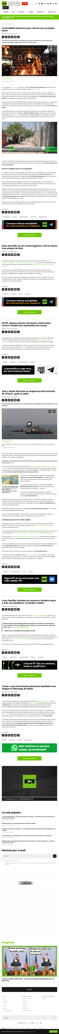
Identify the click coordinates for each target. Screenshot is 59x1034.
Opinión (31, 12)
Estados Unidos (23, 362)
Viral (13, 12)
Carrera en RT (26, 1008)
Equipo (24, 1003)
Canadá (5, 362)
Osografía (8, 942)
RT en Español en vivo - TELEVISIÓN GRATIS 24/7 (18, 799)
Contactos (25, 1001)
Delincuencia (13, 657)
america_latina (28, 740)
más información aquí (29, 1031)
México (14, 217)
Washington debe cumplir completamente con (32, 533)
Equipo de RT (51, 12)
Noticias (6, 12)
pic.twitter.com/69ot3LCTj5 (19, 627)
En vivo (25, 4)
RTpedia (5, 1008)
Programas (21, 12)
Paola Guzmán (23, 217)
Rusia (20, 294)
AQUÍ (12, 463)
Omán (30, 571)
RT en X (29, 989)
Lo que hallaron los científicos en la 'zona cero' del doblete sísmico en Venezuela (26, 836)
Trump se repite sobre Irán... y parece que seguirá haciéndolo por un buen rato (28, 980)
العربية (22, 1028)
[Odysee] (24, 1023)
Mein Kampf (5, 714)
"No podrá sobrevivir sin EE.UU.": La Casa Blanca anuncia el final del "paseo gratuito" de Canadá (29, 829)
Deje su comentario (29, 235)
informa (24, 347)
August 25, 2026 (30, 631)
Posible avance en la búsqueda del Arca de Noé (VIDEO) (19, 823)
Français (40, 1028)
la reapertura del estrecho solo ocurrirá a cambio (25, 536)
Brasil (4, 740)
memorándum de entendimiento (44, 525)
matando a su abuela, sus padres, (19, 639)
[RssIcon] (38, 1023)
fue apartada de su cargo (44, 701)
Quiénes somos (26, 998)
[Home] (4, 3)
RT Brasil (17, 1028)
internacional (42, 217)
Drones (14, 294)
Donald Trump (36, 89)
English (34, 1028)
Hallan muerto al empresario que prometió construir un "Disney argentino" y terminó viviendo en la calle (28, 841)
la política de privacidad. (13, 860)
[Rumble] (42, 3)
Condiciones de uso (27, 1010)
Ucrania (27, 294)
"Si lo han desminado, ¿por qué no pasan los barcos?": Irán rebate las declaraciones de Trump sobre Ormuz (10, 489)
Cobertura (25, 1006)
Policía (33, 657)
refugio (17, 115)
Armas (4, 657)
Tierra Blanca (14, 87)
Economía (13, 362)
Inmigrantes (6, 217)
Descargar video (7, 78)
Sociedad (33, 217)
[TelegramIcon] (47, 3)
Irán (24, 571)
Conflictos (5, 294)
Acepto (11, 860)
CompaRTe (9, 1028)
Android (44, 998)
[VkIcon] (39, 3)
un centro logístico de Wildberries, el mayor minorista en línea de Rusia (27, 262)
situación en (32, 555)
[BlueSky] (50, 3)
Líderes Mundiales (7, 1010)
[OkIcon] (53, 3)
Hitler (19, 740)
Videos (4, 1003)
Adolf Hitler (33, 703)
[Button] (35, 3)
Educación (12, 740)
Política (32, 362)
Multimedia (40, 12)
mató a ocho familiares (38, 615)
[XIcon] (45, 3)
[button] (29, 60)
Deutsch (28, 1028)
